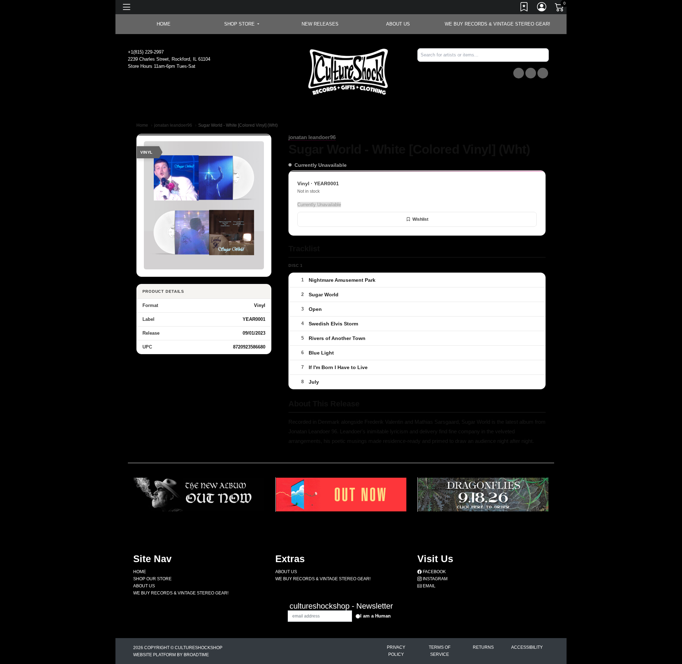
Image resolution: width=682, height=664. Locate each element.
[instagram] (531, 73)
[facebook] (519, 73)
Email (428, 585)
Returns (483, 647)
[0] (560, 8)
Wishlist (420, 219)
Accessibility (527, 647)
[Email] (543, 73)
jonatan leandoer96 (173, 125)
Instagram (435, 578)
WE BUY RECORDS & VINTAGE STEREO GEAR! (497, 24)
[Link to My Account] (542, 8)
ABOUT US (398, 24)
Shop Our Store (152, 578)
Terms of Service (439, 651)
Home (142, 125)
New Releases (320, 24)
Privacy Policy (396, 651)
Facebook (434, 571)
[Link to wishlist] (524, 8)
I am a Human (375, 616)
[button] (241, 24)
